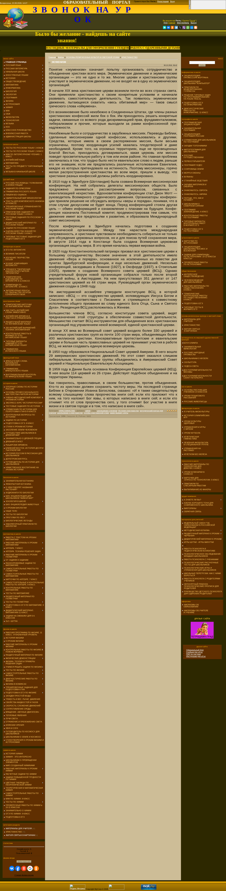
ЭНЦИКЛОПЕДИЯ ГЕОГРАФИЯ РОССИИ (193, 135)
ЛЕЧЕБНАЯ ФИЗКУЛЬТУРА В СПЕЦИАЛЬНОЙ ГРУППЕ (195, 444)
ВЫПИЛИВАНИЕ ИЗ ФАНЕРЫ (197, 489)
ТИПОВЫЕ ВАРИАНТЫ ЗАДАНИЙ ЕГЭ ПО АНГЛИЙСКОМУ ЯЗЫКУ (15, 343)
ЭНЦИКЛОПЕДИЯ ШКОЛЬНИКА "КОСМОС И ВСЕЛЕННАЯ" (194, 249)
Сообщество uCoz (194, 652)
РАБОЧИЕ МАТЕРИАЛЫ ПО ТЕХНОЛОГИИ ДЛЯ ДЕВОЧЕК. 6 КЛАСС (195, 466)
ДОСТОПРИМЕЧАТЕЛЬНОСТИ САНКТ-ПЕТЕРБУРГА (197, 377)
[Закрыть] (190, 9)
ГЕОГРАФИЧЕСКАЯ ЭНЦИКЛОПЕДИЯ (192, 123)
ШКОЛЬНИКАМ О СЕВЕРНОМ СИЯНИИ (193, 205)
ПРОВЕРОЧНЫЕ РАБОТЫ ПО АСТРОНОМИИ (195, 263)
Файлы (61, 57)
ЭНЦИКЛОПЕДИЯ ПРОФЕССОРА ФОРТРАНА (195, 77)
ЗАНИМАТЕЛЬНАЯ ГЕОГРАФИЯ (191, 129)
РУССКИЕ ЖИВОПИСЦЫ (195, 401)
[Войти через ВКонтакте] (11, 868)
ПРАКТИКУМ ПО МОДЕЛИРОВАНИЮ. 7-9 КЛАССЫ (192, 89)
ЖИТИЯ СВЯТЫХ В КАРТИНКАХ (20, 835)
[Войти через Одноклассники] (36, 868)
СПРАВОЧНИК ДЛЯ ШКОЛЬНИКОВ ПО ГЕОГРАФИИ (199, 141)
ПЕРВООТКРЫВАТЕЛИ (194, 161)
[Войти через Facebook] (17, 868)
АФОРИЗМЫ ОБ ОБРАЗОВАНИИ (190, 606)
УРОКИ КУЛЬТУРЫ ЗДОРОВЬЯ (191, 422)
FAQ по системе (193, 654)
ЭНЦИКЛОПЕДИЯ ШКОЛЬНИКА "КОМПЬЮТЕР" (196, 82)
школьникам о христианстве (70, 413)
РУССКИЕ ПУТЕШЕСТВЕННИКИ (193, 156)
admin (87, 411)
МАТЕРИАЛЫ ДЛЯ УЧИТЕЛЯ (19, 828)
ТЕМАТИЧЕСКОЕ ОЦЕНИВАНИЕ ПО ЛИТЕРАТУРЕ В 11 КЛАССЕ (17, 279)
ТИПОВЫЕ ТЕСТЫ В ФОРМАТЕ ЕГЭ (192, 308)
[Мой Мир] (191, 27)
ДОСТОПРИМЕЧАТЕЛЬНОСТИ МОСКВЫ (197, 371)
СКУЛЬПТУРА (190, 362)
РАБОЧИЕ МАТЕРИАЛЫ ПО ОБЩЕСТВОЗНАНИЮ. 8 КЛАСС (195, 288)
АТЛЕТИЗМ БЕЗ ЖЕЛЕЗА (195, 454)
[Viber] (184, 27)
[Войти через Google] (30, 868)
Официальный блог (195, 650)
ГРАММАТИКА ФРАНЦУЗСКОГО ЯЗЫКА (16, 370)
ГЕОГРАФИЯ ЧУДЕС (193, 165)
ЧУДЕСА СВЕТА (191, 366)
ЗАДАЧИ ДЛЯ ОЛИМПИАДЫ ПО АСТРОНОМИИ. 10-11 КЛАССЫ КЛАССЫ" (199, 257)
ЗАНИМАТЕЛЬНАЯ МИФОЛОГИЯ (191, 348)
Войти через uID (24, 861)
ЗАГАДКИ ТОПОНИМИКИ (195, 146)
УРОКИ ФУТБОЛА (192, 433)
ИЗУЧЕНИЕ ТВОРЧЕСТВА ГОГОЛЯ (16, 259)
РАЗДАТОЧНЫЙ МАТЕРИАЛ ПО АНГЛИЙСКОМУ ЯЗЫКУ (17, 323)
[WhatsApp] (187, 27)
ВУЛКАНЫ (188, 177)
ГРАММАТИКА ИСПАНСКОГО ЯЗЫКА (15, 350)
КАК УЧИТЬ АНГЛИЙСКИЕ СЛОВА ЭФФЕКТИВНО (16, 311)
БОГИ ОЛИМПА (190, 343)
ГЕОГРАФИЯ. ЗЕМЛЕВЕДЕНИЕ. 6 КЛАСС (195, 211)
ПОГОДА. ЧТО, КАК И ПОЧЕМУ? (192, 199)
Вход (172, 1)
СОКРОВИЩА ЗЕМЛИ (194, 169)
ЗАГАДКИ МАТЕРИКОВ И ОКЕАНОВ (194, 185)
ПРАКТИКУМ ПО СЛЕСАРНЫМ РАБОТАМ (194, 485)
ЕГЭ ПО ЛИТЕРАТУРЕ (16, 250)
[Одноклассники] (172, 27)
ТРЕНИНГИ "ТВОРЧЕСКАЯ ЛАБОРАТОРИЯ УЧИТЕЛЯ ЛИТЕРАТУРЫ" (17, 271)
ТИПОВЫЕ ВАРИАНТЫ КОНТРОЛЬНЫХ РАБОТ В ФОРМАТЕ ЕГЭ (194, 223)
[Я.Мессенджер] (164, 27)
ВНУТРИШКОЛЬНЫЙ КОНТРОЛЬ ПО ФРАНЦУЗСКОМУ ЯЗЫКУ (20, 376)
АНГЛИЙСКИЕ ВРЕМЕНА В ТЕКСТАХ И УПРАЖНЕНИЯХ (17, 317)
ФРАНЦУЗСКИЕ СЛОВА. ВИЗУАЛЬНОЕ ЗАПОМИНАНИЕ (16, 363)
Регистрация (163, 1)
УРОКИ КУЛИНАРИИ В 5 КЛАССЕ (193, 473)
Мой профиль (183, 23)
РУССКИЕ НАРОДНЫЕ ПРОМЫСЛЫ (193, 354)
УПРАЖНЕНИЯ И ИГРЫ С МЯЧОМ (194, 428)
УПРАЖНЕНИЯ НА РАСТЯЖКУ (191, 449)
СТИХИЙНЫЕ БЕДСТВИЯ (195, 181)
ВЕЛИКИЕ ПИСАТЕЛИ (15, 254)
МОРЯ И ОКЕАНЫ (192, 173)
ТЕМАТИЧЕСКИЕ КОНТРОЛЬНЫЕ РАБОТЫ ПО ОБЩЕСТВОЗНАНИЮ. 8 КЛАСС (195, 297)
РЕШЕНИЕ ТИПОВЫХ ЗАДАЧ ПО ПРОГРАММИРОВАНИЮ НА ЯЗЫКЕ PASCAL (196, 97)
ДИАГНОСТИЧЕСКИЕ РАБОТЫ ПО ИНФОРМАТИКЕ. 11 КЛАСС (195, 110)
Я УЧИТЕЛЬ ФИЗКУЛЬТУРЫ (196, 412)
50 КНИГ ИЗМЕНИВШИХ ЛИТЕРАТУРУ (16, 264)
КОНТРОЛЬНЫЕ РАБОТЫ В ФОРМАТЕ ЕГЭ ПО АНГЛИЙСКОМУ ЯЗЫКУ (17, 335)
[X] (180, 27)
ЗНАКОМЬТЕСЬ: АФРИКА (195, 194)
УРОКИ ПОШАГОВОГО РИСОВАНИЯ (193, 397)
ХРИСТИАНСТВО (14, 832)
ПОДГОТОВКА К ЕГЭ (193, 303)
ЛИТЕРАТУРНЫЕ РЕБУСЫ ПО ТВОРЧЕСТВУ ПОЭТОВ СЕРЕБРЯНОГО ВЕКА (17, 292)
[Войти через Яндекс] (23, 868)
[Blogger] (195, 27)
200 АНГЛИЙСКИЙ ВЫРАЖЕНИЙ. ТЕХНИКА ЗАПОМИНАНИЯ (20, 329)
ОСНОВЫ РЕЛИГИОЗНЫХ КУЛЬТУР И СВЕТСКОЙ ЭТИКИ (92, 57)
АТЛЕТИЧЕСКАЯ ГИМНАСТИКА (190, 438)
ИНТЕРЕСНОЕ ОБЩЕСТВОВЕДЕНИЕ (193, 275)
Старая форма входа (24, 875)
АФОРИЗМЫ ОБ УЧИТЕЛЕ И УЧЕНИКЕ (195, 611)
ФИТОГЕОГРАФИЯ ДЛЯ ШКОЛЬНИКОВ (194, 151)
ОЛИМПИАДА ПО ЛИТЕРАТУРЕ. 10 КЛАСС (16, 286)
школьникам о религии (107, 411)
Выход (194, 23)
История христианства (128, 411)
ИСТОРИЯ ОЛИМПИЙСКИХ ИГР (195, 416)
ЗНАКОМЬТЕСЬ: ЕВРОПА (195, 190)
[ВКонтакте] (168, 27)
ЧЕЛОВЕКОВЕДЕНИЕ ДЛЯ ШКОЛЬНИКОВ (192, 281)
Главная (171, 23)
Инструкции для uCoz (196, 656)
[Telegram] (176, 27)
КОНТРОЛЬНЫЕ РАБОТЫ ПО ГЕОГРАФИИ (195, 216)
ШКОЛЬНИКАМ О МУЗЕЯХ (196, 358)
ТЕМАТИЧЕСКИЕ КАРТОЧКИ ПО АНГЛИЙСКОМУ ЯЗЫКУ (18, 305)
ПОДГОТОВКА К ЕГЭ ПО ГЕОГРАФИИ (192, 230)
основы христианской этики (96, 413)
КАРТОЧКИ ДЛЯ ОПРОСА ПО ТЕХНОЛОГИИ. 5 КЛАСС (200, 479)
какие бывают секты (119, 413)
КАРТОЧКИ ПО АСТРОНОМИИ (190, 242)
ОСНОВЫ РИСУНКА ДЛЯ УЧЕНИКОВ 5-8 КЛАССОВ (194, 391)
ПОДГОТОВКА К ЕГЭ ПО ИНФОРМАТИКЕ (192, 104)
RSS (166, 23)
